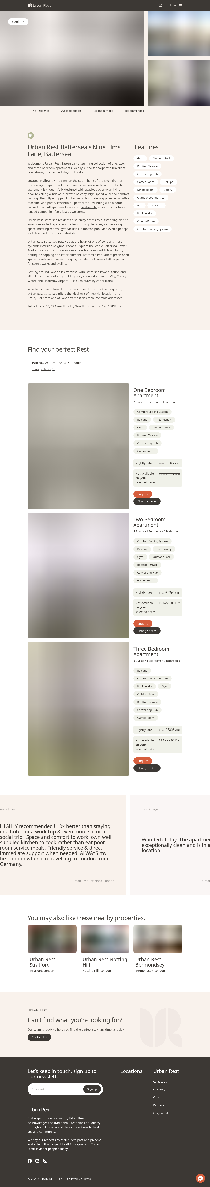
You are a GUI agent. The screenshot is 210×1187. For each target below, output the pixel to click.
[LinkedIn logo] (37, 1161)
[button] (75, 505)
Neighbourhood (103, 111)
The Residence (40, 111)
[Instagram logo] (45, 1161)
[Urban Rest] (39, 5)
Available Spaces (71, 111)
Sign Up (92, 1089)
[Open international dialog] (160, 5)
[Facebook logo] (30, 1161)
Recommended (134, 111)
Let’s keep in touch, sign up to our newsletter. (62, 1074)
